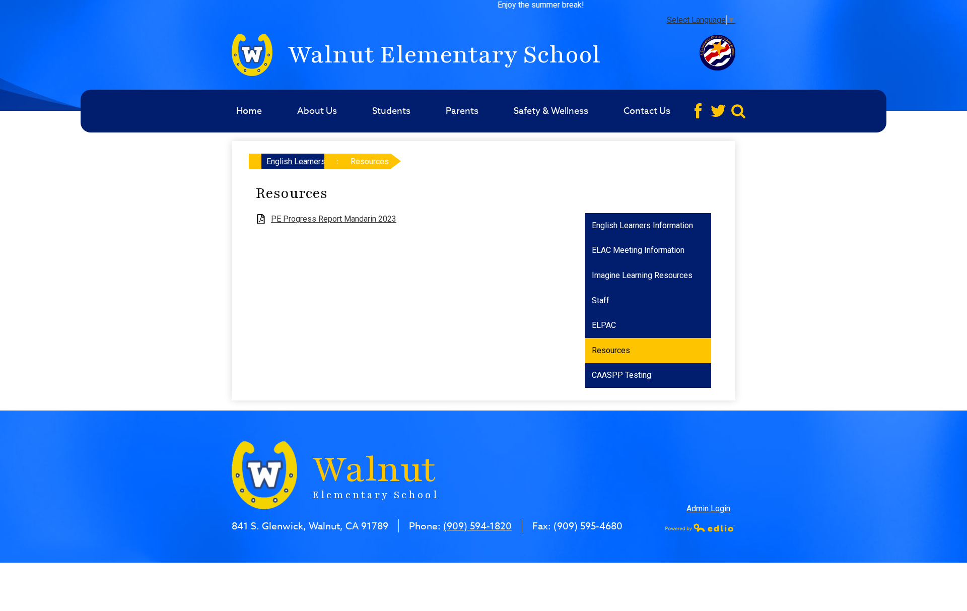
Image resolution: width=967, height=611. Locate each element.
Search (738, 110)
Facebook (698, 110)
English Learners (295, 161)
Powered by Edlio (700, 527)
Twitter (718, 110)
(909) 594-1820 (477, 525)
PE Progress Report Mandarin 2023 (333, 219)
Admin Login (708, 508)
